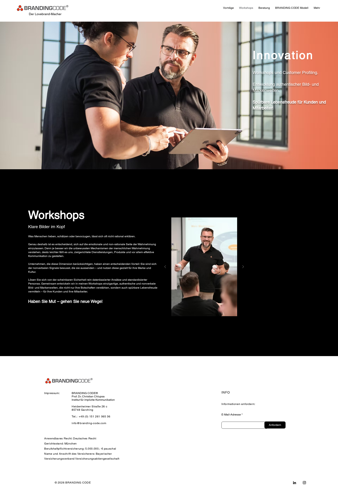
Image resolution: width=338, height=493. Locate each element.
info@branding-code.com (89, 423)
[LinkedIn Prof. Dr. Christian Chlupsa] (294, 483)
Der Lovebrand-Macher (45, 14)
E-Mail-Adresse (231, 414)
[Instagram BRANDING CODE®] (304, 483)
